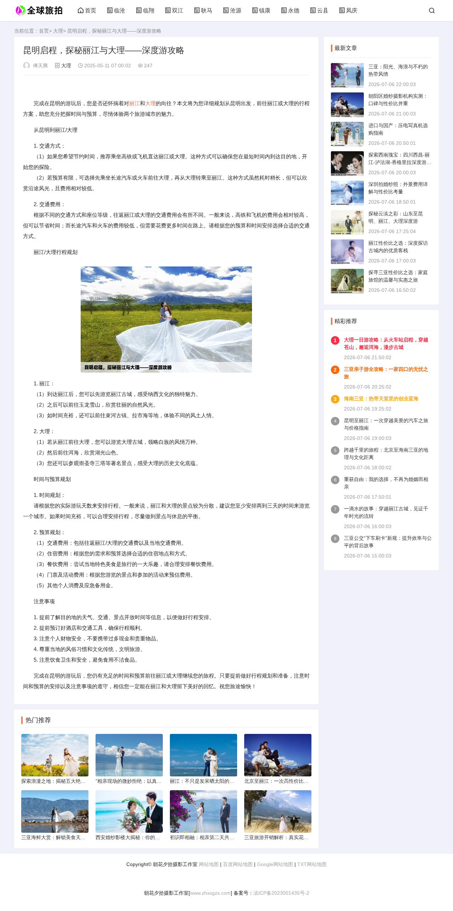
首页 (90, 10)
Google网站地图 (275, 864)
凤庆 (351, 10)
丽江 (134, 103)
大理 (58, 31)
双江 (177, 10)
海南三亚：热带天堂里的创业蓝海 (381, 398)
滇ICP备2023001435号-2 (281, 893)
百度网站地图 (238, 864)
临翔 (148, 10)
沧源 (235, 10)
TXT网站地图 (312, 864)
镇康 (264, 10)
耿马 (206, 10)
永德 (293, 10)
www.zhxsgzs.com (210, 893)
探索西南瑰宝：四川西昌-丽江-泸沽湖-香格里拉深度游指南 (399, 162)
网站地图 (209, 864)
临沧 (119, 10)
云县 (322, 10)
